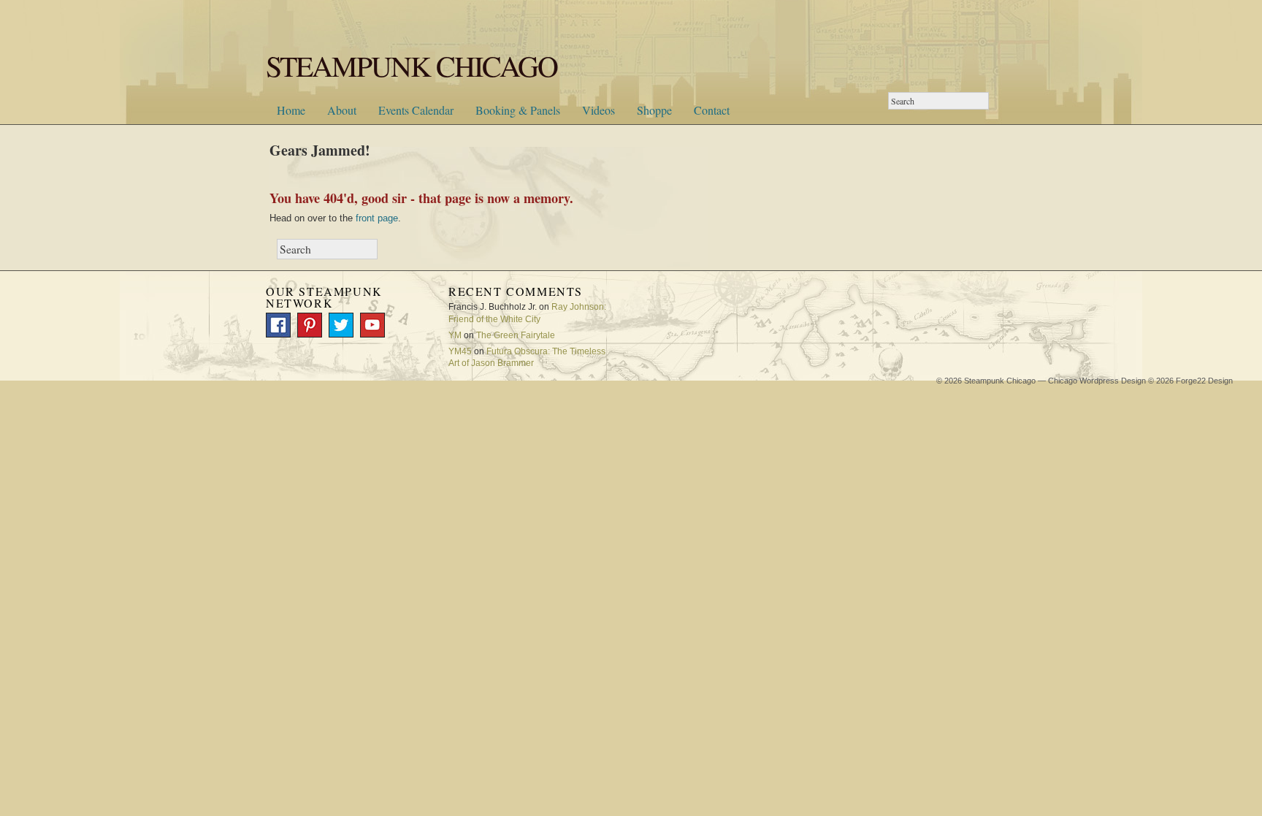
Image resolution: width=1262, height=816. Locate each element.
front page (377, 218)
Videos (598, 110)
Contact (712, 110)
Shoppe (654, 110)
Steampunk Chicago (1000, 380)
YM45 (460, 351)
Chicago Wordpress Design (1097, 380)
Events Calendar (416, 110)
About (341, 110)
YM (455, 335)
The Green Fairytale (515, 335)
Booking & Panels (517, 110)
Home (291, 110)
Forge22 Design (1204, 380)
